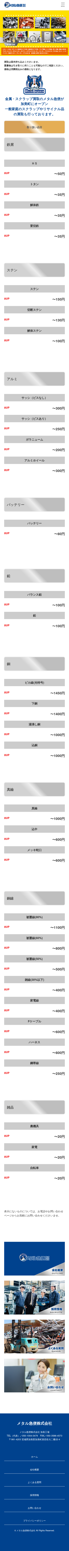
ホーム (34, 1456)
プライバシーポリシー (34, 1520)
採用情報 (34, 1495)
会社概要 (34, 1469)
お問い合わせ (34, 1507)
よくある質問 (34, 1482)
